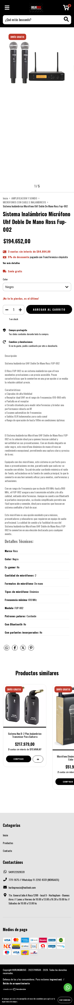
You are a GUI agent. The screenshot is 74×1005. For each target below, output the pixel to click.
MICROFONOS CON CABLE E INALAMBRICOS (24, 202)
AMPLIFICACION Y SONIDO (24, 198)
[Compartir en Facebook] (15, 649)
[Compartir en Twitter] (23, 649)
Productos (8, 843)
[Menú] (7, 7)
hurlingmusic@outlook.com (22, 887)
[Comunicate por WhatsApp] (68, 987)
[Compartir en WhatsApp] (6, 648)
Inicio (5, 198)
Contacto (7, 851)
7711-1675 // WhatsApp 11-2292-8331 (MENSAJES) (34, 880)
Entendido (64, 1000)
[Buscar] (66, 19)
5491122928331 (17, 872)
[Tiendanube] (15, 989)
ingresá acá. (56, 979)
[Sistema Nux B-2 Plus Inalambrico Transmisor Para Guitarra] (38, 759)
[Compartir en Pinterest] (31, 649)
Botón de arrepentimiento (16, 983)
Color (5, 279)
